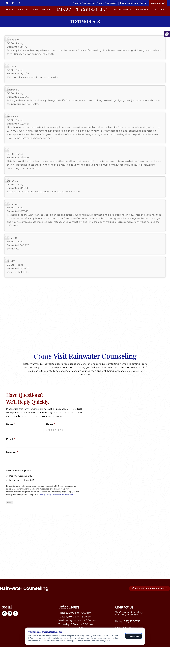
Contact (159, 9)
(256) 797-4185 (111, 3)
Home (9, 9)
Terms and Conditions (63, 495)
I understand (133, 636)
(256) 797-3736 (88, 3)
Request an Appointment (150, 588)
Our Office (134, 3)
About (22, 9)
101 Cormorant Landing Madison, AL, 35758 (129, 613)
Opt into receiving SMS (20, 476)
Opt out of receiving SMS (21, 480)
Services (141, 9)
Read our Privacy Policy (100, 641)
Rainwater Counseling (82, 9)
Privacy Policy (45, 495)
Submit (9, 503)
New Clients (40, 9)
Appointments (158, 3)
